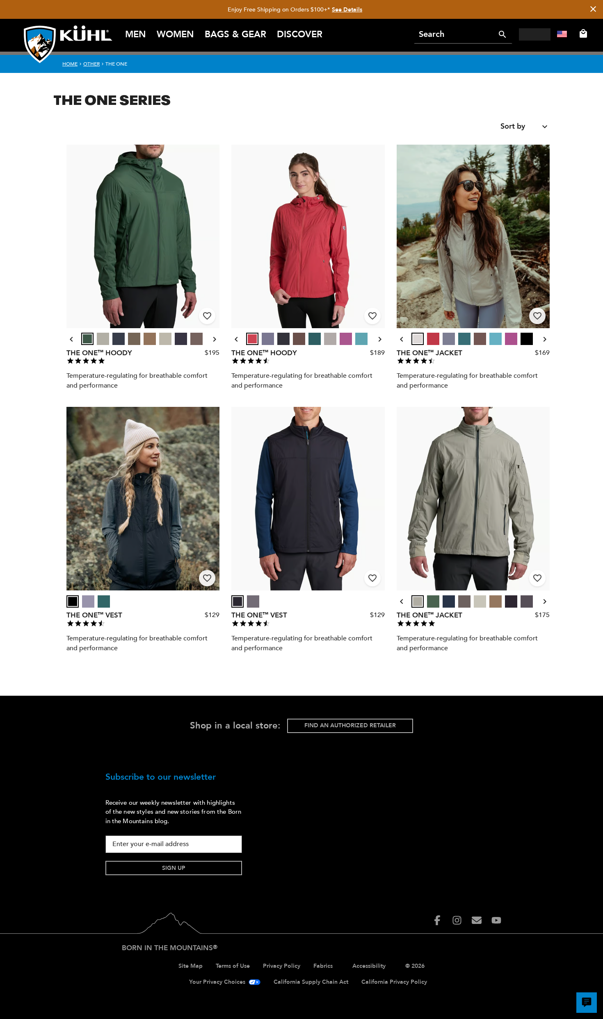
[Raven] (181, 339)
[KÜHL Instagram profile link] (457, 920)
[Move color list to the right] (214, 339)
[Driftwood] (196, 339)
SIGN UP (173, 868)
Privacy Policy (281, 966)
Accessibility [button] (369, 966)
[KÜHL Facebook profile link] (437, 920)
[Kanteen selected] (134, 339)
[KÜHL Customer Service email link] (476, 920)
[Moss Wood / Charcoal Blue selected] (150, 339)
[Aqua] (361, 339)
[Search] (502, 34)
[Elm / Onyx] (165, 339)
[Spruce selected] (314, 339)
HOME (70, 64)
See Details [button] (347, 10)
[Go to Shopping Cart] (581, 34)
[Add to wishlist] (207, 316)
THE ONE (116, 64)
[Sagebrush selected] (103, 339)
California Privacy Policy (394, 982)
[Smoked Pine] (87, 339)
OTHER (91, 64)
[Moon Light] (330, 339)
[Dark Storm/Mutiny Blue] (118, 339)
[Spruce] (314, 339)
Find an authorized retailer (350, 725)
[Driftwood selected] (196, 339)
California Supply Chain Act (311, 982)
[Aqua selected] (361, 339)
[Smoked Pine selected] (87, 339)
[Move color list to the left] (71, 339)
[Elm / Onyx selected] (165, 339)
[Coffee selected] (299, 339)
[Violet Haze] (268, 339)
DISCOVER (299, 34)
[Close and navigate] (593, 9)
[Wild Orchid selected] (346, 339)
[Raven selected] (181, 339)
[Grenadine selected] (252, 339)
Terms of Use (233, 966)
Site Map (190, 966)
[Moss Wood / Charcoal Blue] (150, 339)
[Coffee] (299, 339)
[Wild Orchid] (346, 339)
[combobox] (525, 126)
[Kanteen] (134, 339)
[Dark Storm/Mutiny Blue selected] (118, 339)
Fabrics (323, 966)
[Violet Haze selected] (268, 339)
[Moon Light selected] (330, 339)
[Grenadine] (252, 339)
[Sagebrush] (103, 339)
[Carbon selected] (253, 601)
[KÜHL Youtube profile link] (496, 920)
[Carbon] (253, 601)
